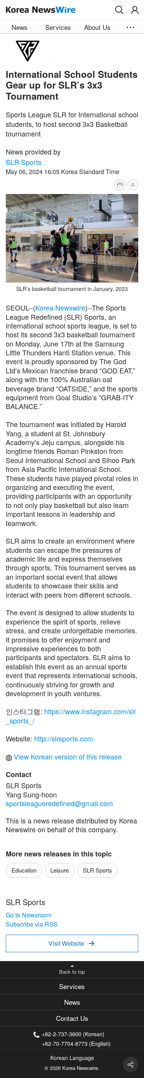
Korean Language (72, 1058)
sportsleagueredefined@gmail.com (59, 803)
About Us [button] (97, 27)
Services (72, 986)
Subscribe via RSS (32, 924)
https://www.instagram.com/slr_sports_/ (71, 715)
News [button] (20, 27)
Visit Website (71, 943)
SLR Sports (23, 162)
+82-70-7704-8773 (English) (76, 1043)
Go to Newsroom (28, 914)
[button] (119, 10)
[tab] (72, 986)
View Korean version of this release (67, 756)
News (72, 1002)
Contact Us (72, 1018)
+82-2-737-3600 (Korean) (73, 1034)
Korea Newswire (60, 307)
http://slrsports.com (63, 738)
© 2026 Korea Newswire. (72, 1067)
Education (24, 870)
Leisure (59, 870)
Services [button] (58, 27)
